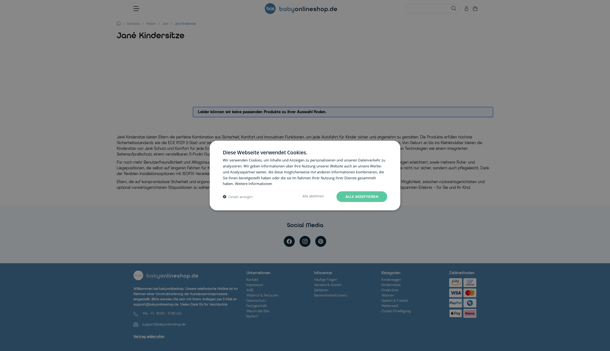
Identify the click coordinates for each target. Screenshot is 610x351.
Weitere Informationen (253, 183)
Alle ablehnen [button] (313, 196)
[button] (238, 197)
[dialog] (305, 175)
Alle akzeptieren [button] (362, 196)
